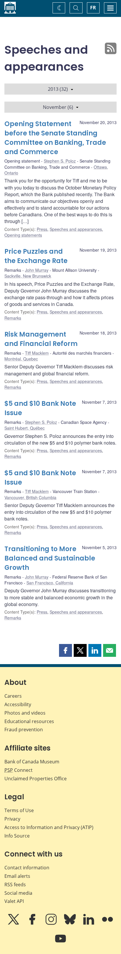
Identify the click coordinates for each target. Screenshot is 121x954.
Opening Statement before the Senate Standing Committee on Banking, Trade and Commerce (55, 137)
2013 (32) (58, 89)
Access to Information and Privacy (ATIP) (48, 827)
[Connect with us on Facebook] (32, 923)
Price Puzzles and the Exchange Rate (36, 256)
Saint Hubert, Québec (24, 428)
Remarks (12, 318)
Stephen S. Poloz (60, 161)
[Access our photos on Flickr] (107, 923)
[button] (65, 650)
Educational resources (29, 721)
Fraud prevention (23, 729)
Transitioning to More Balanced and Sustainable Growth (49, 558)
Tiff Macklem (37, 353)
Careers (13, 696)
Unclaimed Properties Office (35, 778)
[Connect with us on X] (14, 923)
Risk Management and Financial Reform (41, 339)
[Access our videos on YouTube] (60, 942)
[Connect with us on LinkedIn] (89, 923)
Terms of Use (19, 810)
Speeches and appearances (76, 229)
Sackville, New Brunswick (27, 276)
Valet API (14, 901)
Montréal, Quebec (21, 359)
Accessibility (17, 704)
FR (93, 7)
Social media (18, 893)
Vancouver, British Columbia (30, 497)
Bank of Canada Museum (31, 761)
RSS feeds (15, 884)
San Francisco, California (49, 583)
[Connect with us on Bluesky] (70, 923)
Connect (18, 770)
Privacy (12, 819)
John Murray (36, 270)
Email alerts (17, 876)
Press (42, 229)
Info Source (17, 836)
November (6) (58, 107)
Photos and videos (25, 713)
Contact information (26, 867)
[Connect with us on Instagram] (51, 923)
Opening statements (23, 235)
